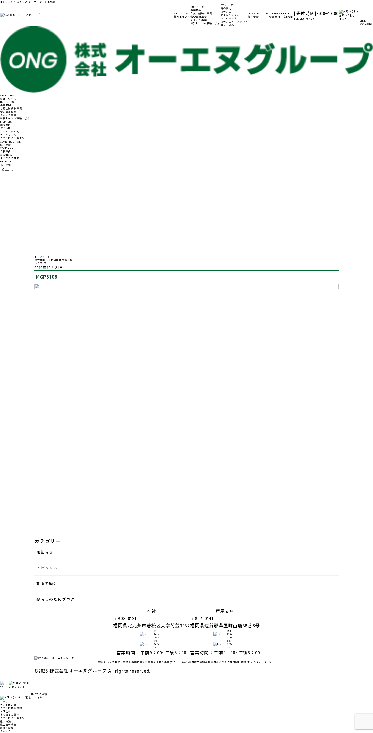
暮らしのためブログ (55, 599)
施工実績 (258, 15)
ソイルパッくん (230, 15)
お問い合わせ (17, 687)
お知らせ (44, 552)
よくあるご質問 (9, 156)
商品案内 (188, 662)
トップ (4, 701)
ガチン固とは (8, 705)
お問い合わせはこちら (347, 17)
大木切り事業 (205, 21)
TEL (2, 687)
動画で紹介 (47, 583)
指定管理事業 (198, 17)
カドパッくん (229, 18)
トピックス (47, 568)
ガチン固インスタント (234, 21)
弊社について (182, 15)
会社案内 (276, 15)
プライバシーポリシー (261, 662)
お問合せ (5, 711)
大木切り (5, 731)
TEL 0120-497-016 (304, 18)
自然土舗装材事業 (201, 13)
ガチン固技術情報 (11, 708)
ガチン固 (226, 11)
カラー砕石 (227, 25)
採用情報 (288, 15)
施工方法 (5, 721)
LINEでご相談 (38, 694)
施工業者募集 (8, 724)
